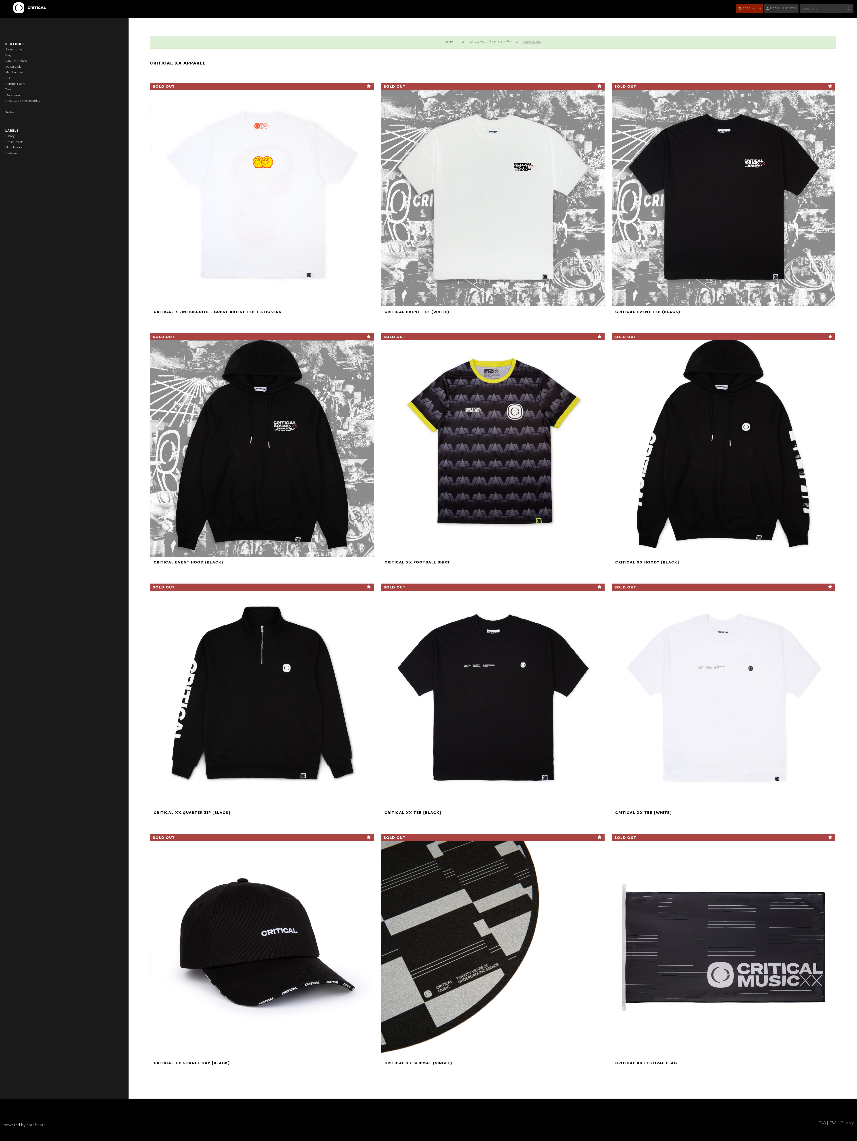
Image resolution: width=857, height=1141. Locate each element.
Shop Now (531, 42)
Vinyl (8, 55)
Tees (8, 89)
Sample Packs (15, 83)
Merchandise (14, 72)
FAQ (822, 1123)
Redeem (11, 112)
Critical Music (14, 141)
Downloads (13, 66)
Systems (11, 153)
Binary (10, 136)
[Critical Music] (13, 5)
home (18, 49)
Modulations (13, 147)
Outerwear (13, 95)
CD (7, 78)
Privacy (847, 1123)
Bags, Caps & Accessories (22, 100)
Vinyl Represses (16, 60)
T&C (833, 1123)
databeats (35, 1125)
